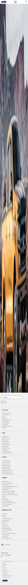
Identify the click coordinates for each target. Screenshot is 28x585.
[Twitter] (3, 555)
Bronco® (3, 401)
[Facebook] (1, 555)
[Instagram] (7, 555)
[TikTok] (1, 556)
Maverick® (4, 402)
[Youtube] (6, 555)
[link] (3, 563)
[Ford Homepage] (5, 581)
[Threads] (9, 555)
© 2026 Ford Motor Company (7, 561)
